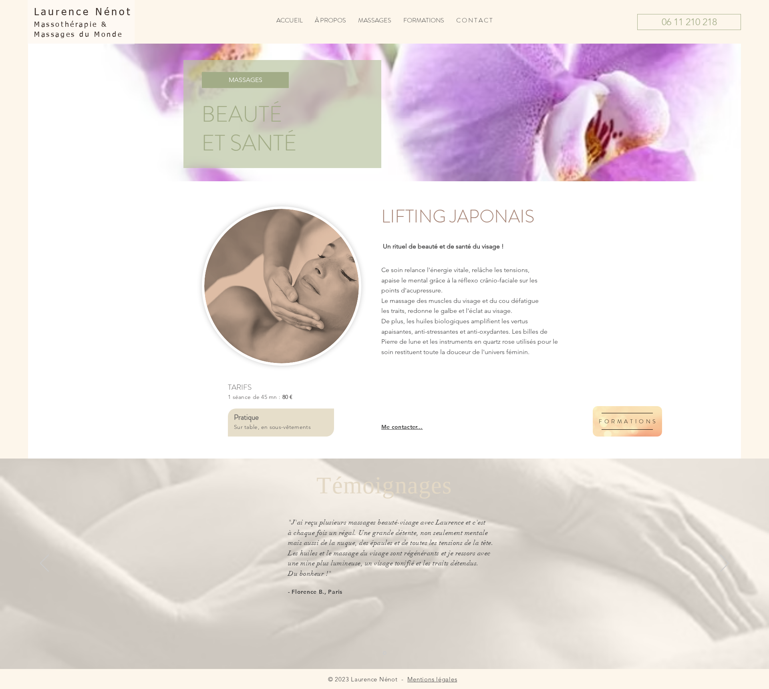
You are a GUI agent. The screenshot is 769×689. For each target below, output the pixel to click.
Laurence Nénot (83, 13)
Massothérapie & (71, 24)
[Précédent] (44, 564)
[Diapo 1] (385, 653)
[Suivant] (724, 564)
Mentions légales (432, 679)
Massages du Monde (78, 34)
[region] (627, 421)
